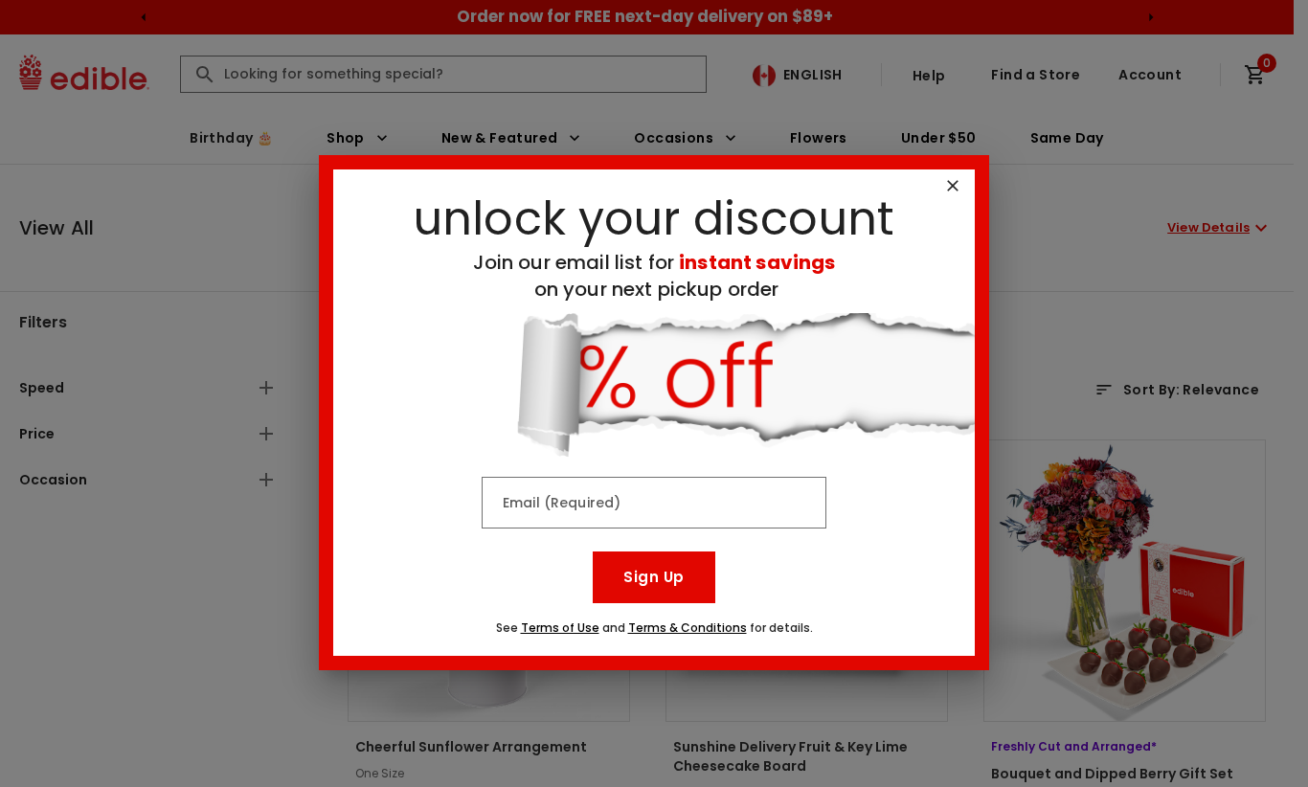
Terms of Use (560, 627)
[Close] (952, 185)
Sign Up (653, 577)
